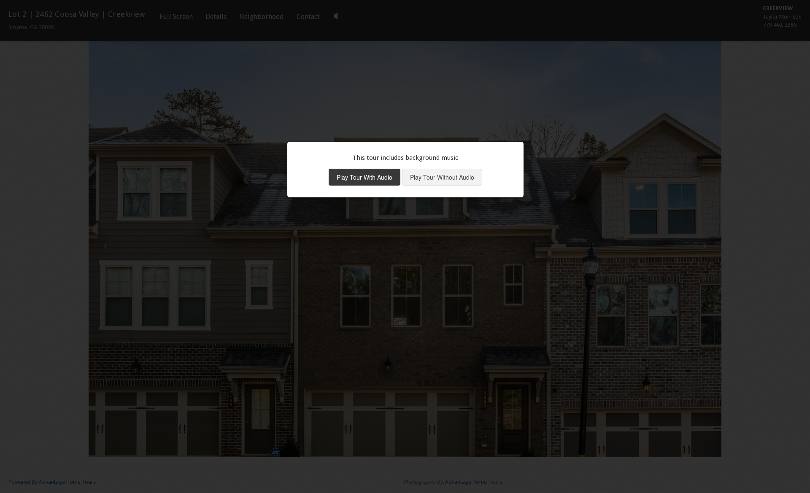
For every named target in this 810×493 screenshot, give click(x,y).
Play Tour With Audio (364, 177)
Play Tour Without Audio (442, 177)
